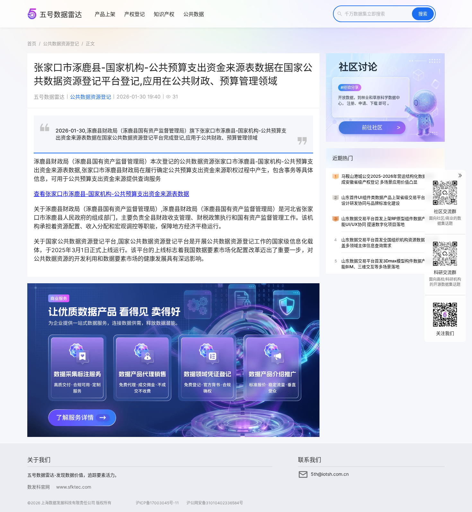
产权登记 (134, 14)
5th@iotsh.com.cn (330, 474)
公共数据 (193, 14)
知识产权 (164, 14)
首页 (31, 43)
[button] (370, 95)
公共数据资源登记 (61, 43)
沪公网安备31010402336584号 (215, 502)
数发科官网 (38, 487)
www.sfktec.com (73, 487)
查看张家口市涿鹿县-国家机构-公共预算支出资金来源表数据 (111, 194)
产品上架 (105, 14)
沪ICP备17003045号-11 (157, 502)
